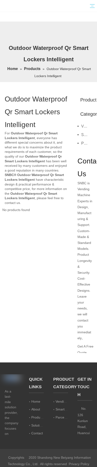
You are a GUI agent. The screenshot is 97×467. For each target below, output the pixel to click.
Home (35, 401)
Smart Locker (86, 135)
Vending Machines (86, 126)
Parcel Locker (86, 143)
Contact (37, 433)
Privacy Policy (79, 464)
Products (37, 417)
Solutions (38, 425)
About (35, 409)
